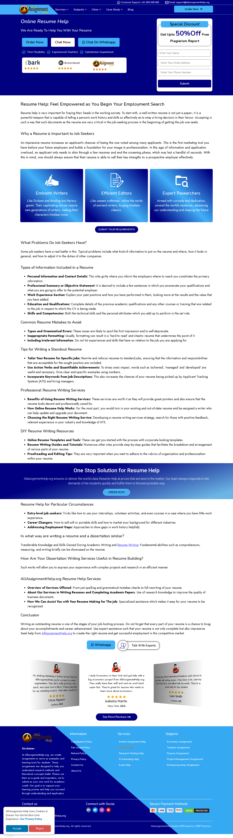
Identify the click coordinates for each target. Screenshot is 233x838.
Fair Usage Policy (80, 747)
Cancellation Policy (81, 741)
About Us (76, 770)
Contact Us (77, 765)
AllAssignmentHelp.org (57, 633)
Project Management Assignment (185, 759)
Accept (17, 828)
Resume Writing (127, 545)
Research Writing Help (131, 753)
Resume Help (126, 747)
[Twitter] (95, 809)
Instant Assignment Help (132, 741)
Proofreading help (129, 759)
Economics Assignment (179, 741)
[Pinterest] (108, 809)
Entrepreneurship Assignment (183, 765)
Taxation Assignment (178, 747)
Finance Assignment (178, 753)
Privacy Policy (78, 759)
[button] (63, 42)
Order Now (192, 9)
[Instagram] (101, 809)
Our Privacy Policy (31, 818)
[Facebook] (88, 809)
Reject (40, 828)
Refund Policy (78, 753)
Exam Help (125, 765)
